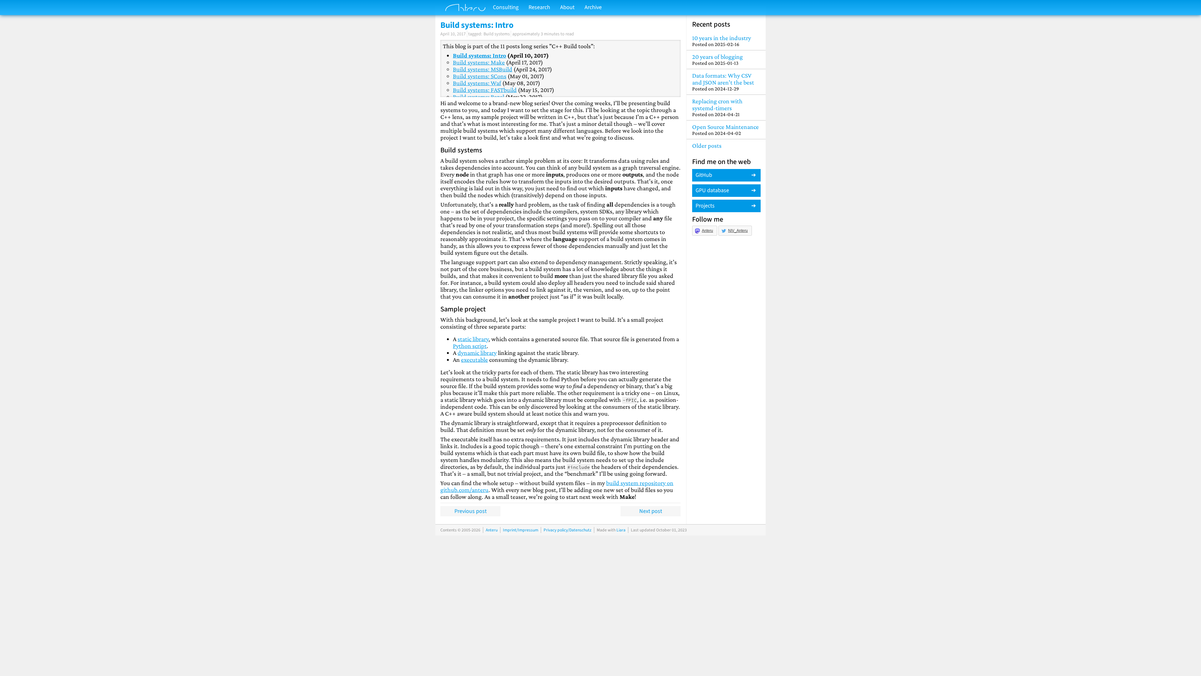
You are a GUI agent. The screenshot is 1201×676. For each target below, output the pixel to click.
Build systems (497, 34)
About (567, 7)
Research (539, 7)
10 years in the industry (721, 40)
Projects (705, 206)
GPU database (712, 190)
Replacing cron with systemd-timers (717, 107)
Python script (470, 345)
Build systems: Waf (477, 82)
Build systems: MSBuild (482, 69)
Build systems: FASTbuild (485, 89)
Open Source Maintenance (725, 129)
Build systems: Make (479, 62)
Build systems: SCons (479, 76)
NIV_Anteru (738, 230)
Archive (593, 7)
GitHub (704, 175)
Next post (650, 511)
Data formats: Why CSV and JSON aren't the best (723, 82)
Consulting (506, 7)
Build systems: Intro (479, 55)
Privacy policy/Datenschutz (567, 530)
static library (473, 338)
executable (474, 359)
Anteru (707, 230)
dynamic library (477, 352)
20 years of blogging (717, 59)
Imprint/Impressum (520, 530)
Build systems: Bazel (478, 96)
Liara (621, 530)
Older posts (707, 145)
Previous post (470, 511)
